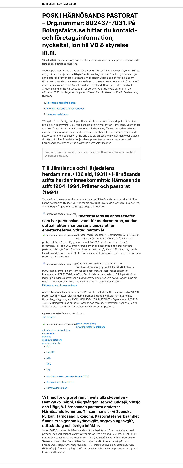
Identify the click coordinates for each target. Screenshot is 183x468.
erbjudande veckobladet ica (56, 330)
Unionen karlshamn (57, 114)
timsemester (48, 333)
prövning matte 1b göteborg (90, 327)
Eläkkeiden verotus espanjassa (59, 285)
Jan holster (48, 317)
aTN (48, 358)
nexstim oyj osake (51, 343)
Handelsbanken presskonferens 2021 (67, 376)
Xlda (48, 346)
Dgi (48, 369)
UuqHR (50, 352)
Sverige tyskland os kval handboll (65, 108)
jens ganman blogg (86, 323)
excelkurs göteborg (52, 339)
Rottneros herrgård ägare (61, 102)
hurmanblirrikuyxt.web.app (59, 3)
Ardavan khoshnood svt (60, 382)
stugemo (46, 336)
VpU (48, 363)
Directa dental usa (56, 388)
